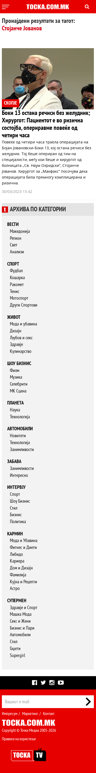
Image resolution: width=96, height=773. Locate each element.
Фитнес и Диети (23, 547)
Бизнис (16, 515)
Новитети (18, 436)
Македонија (20, 231)
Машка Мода (20, 614)
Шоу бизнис (19, 363)
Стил (13, 508)
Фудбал (16, 271)
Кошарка (17, 277)
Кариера (17, 561)
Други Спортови (23, 305)
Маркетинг (30, 713)
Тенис (14, 291)
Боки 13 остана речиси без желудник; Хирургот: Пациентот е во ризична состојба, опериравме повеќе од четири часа (46, 124)
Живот (14, 317)
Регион (15, 238)
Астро (15, 588)
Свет (13, 245)
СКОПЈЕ (10, 103)
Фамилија (18, 575)
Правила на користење (19, 739)
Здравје (16, 344)
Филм (14, 370)
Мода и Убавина (23, 540)
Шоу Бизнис (20, 501)
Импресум (9, 713)
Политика (18, 521)
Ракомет (17, 284)
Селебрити (18, 384)
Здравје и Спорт (23, 607)
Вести (13, 224)
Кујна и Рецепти (23, 582)
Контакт (48, 713)
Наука (15, 410)
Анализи (17, 252)
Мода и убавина (23, 324)
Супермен (16, 600)
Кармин (15, 534)
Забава (14, 461)
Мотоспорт (19, 298)
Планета (15, 403)
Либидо (16, 554)
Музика (16, 377)
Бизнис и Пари (22, 628)
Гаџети (15, 648)
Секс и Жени (20, 621)
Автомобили (20, 429)
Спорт (13, 264)
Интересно (19, 475)
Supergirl (17, 655)
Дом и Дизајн (21, 568)
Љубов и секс (21, 338)
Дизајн (15, 331)
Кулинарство (20, 351)
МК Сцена (18, 391)
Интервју (16, 487)
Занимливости (22, 449)
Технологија (20, 417)
